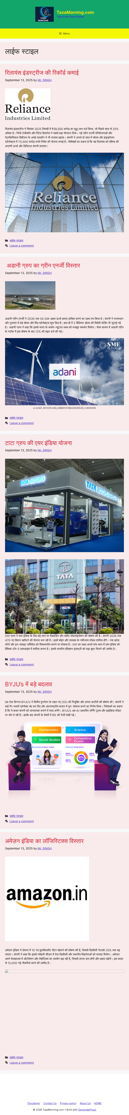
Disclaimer (34, 1103)
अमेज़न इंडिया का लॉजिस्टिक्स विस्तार (44, 840)
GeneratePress (87, 1109)
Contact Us (50, 1103)
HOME (97, 1103)
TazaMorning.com (75, 12)
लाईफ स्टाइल (16, 240)
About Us (85, 1103)
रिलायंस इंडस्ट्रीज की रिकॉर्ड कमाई (42, 72)
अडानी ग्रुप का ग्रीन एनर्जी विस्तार (42, 265)
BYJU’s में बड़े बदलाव (28, 684)
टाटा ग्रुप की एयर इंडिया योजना (38, 442)
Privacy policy (68, 1103)
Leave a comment (22, 245)
